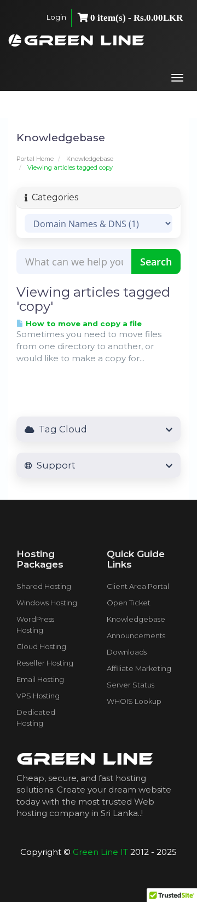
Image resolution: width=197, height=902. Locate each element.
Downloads (127, 651)
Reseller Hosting (44, 662)
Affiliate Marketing (139, 668)
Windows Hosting (46, 602)
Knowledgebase (89, 159)
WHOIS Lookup (134, 701)
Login (56, 17)
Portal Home (35, 159)
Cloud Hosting (41, 646)
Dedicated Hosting (35, 717)
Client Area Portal (138, 586)
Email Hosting (40, 679)
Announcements (136, 635)
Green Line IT (100, 852)
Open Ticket (128, 602)
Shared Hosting (43, 586)
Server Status (130, 684)
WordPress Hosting (35, 624)
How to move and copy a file (83, 323)
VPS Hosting (38, 695)
